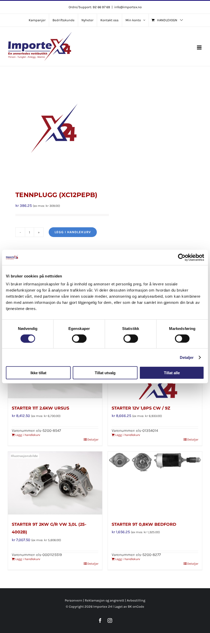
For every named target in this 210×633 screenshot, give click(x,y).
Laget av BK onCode (129, 606)
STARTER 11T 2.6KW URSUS (40, 408)
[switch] (79, 338)
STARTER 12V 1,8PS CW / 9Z (141, 408)
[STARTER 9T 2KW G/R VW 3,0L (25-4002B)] (55, 484)
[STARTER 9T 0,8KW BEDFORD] (155, 484)
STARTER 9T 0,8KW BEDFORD (144, 524)
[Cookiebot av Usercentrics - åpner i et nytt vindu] (181, 257)
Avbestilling (136, 600)
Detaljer (187, 357)
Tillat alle (172, 373)
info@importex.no (128, 7)
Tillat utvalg (105, 373)
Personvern (73, 600)
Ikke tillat (38, 373)
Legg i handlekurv (73, 232)
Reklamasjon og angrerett (104, 600)
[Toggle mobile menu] (199, 47)
